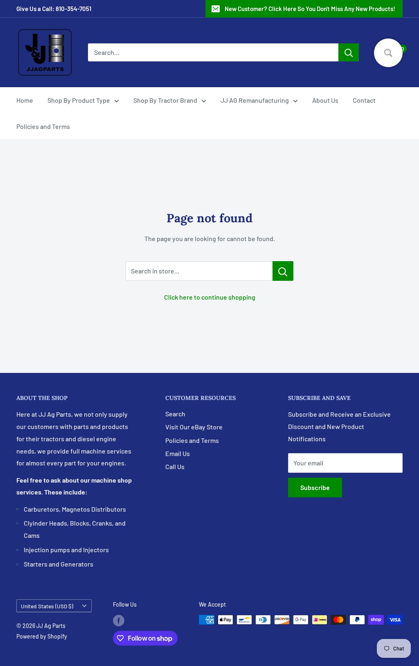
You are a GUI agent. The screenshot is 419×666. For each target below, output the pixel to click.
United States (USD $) (47, 606)
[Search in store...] (283, 271)
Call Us (175, 466)
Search (175, 414)
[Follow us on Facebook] (118, 620)
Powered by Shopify (41, 636)
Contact (364, 100)
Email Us (177, 453)
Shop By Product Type (78, 100)
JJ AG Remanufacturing (255, 100)
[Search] (348, 52)
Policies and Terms (43, 126)
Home (24, 100)
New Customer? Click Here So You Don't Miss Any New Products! (310, 8)
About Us (325, 100)
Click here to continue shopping (209, 297)
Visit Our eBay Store (194, 427)
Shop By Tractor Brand (165, 100)
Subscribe (315, 487)
